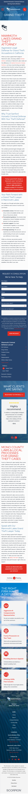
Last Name (4, 286)
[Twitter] (9, 759)
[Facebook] (12, 759)
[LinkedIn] (15, 759)
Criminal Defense (14, 720)
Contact (14, 728)
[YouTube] (19, 759)
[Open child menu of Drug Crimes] (26, 350)
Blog (14, 725)
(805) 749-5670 (14, 557)
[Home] (13, 9)
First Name (4, 281)
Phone (3, 292)
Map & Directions (14, 742)
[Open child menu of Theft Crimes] (26, 363)
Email (2, 297)
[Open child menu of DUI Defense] (26, 347)
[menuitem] (13, 347)
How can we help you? (7, 309)
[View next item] (16, 437)
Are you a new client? (7, 303)
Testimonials (14, 722)
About (14, 717)
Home (14, 715)
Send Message (14, 333)
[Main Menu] (2, 9)
